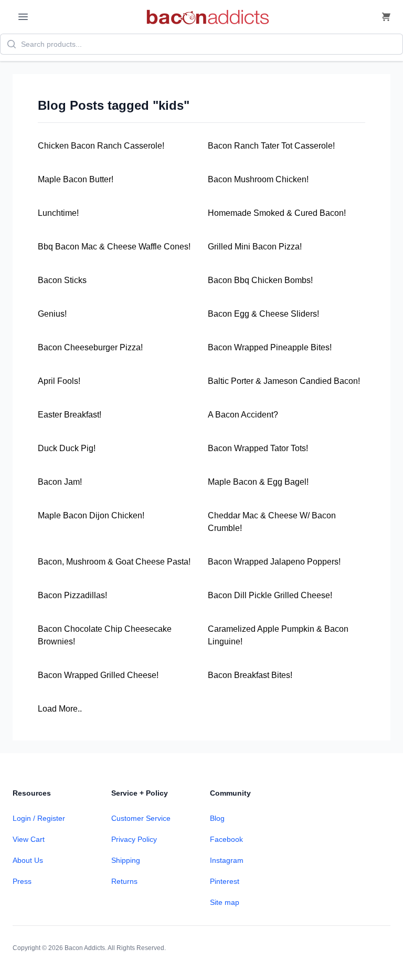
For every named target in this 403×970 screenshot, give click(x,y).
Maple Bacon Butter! (75, 179)
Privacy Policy (134, 839)
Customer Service (141, 818)
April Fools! (59, 381)
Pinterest (224, 881)
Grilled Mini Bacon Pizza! (255, 246)
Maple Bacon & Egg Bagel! (258, 481)
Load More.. (60, 708)
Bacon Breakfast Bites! (250, 675)
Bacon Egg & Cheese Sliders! (263, 313)
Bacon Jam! (60, 481)
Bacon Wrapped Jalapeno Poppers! (274, 561)
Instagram (226, 860)
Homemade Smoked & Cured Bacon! (277, 212)
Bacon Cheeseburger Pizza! (90, 347)
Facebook (226, 839)
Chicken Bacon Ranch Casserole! (101, 145)
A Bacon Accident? (243, 414)
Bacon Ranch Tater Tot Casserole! (271, 145)
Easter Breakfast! (69, 414)
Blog (217, 818)
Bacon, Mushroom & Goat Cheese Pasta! (114, 561)
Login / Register (39, 818)
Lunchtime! (58, 212)
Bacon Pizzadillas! (72, 595)
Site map (224, 902)
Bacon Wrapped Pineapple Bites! (270, 347)
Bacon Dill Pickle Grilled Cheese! (270, 595)
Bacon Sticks (62, 280)
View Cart (29, 839)
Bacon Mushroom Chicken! (258, 179)
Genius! (52, 313)
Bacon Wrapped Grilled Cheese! (98, 675)
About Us (28, 860)
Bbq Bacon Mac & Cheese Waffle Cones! (114, 246)
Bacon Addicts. (86, 948)
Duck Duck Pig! (67, 448)
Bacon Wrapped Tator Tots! (258, 448)
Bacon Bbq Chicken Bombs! (260, 280)
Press (22, 881)
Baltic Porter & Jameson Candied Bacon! (284, 381)
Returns (124, 881)
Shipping (125, 860)
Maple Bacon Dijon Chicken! (91, 515)
